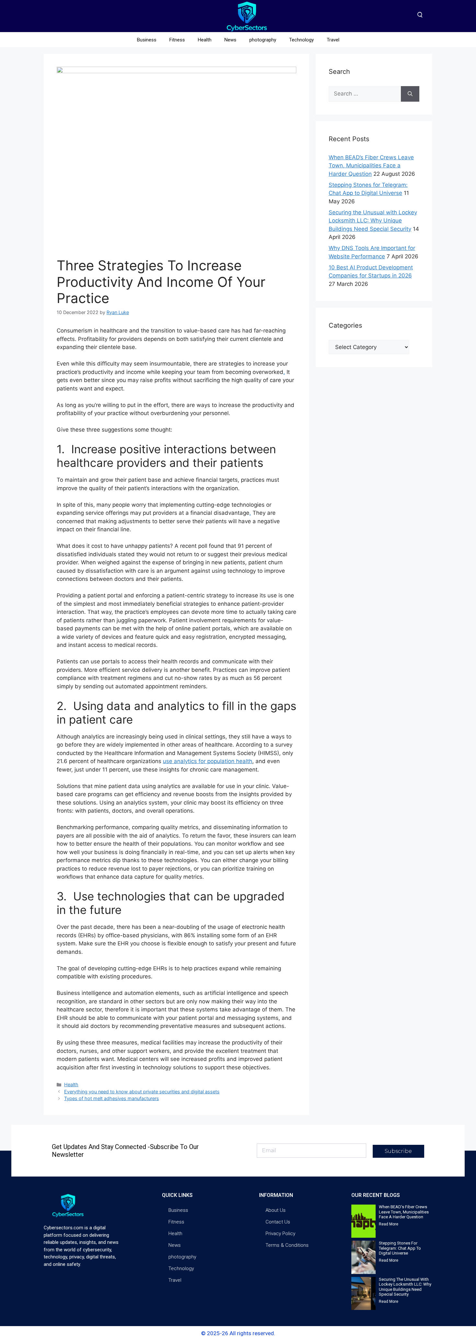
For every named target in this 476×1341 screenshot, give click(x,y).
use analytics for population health (207, 761)
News (230, 40)
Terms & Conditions (287, 1245)
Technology (301, 40)
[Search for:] (365, 94)
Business (146, 40)
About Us (276, 1210)
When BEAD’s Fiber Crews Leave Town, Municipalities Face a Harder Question (371, 165)
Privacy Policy (280, 1233)
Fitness (177, 40)
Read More (388, 1224)
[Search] (410, 94)
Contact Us (278, 1222)
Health (204, 40)
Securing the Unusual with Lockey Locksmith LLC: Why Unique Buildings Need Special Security (373, 220)
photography (262, 40)
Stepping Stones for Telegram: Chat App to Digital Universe (400, 1248)
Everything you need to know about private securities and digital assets (142, 1091)
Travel (333, 40)
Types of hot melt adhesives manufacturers (111, 1098)
